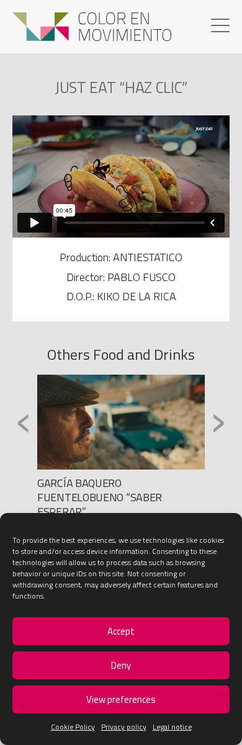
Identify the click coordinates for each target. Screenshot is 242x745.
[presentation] (24, 421)
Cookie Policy (73, 727)
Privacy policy (123, 727)
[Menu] (220, 27)
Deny (121, 665)
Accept (121, 631)
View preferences (121, 699)
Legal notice (172, 727)
